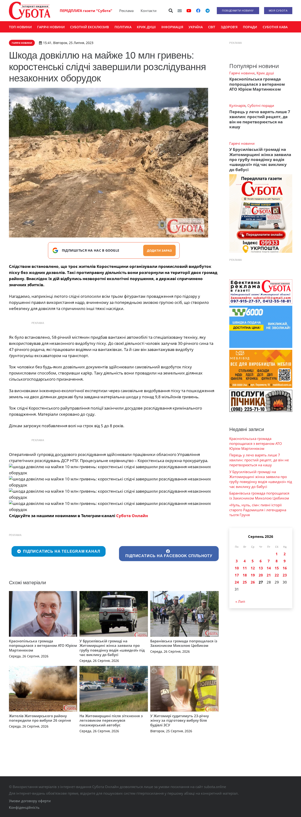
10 (237, 568)
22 (277, 575)
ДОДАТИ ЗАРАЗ (159, 250)
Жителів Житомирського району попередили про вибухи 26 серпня (40, 718)
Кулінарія (237, 105)
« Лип (240, 601)
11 (245, 568)
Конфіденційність (24, 807)
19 (253, 575)
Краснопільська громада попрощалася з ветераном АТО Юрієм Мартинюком (43, 645)
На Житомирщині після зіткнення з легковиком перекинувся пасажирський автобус (111, 720)
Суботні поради (260, 105)
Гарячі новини (242, 73)
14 (269, 568)
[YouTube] (189, 10)
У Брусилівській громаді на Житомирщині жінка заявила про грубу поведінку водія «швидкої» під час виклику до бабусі (112, 648)
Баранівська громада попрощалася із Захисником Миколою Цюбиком (183, 643)
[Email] (179, 10)
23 (285, 575)
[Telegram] (207, 10)
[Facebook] (198, 10)
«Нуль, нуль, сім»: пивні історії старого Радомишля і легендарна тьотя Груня (257, 510)
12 (253, 568)
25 (245, 582)
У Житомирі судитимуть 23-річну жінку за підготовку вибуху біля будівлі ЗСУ (179, 720)
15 (277, 568)
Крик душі (265, 73)
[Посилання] (29, 11)
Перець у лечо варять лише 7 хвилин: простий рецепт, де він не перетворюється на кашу (259, 119)
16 (285, 568)
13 (261, 568)
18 (245, 575)
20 (261, 575)
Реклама (126, 10)
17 (237, 575)
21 (269, 575)
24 (237, 582)
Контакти (149, 10)
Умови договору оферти (30, 800)
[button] (170, 10)
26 (253, 582)
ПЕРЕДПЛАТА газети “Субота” (86, 10)
